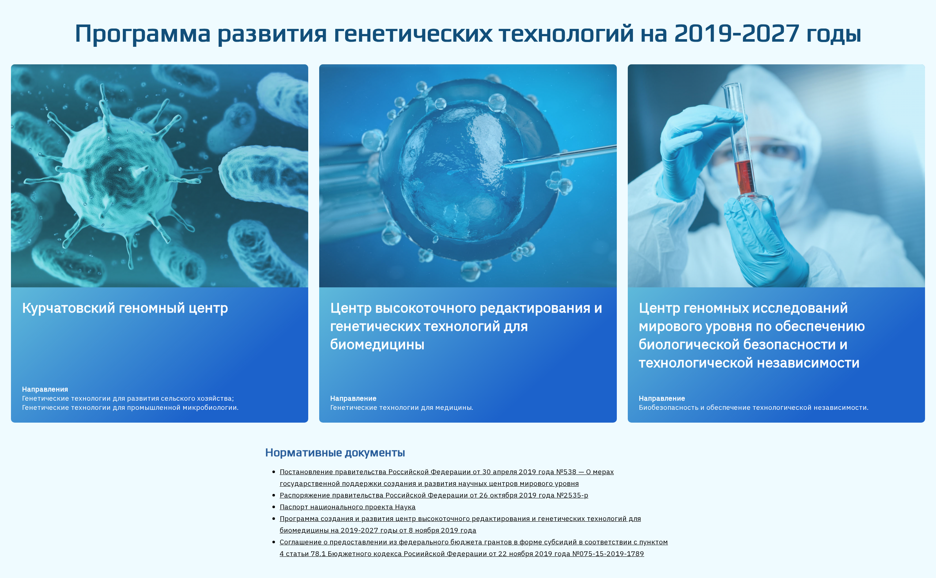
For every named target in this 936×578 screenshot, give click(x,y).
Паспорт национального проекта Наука (348, 506)
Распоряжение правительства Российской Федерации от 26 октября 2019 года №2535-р (434, 494)
